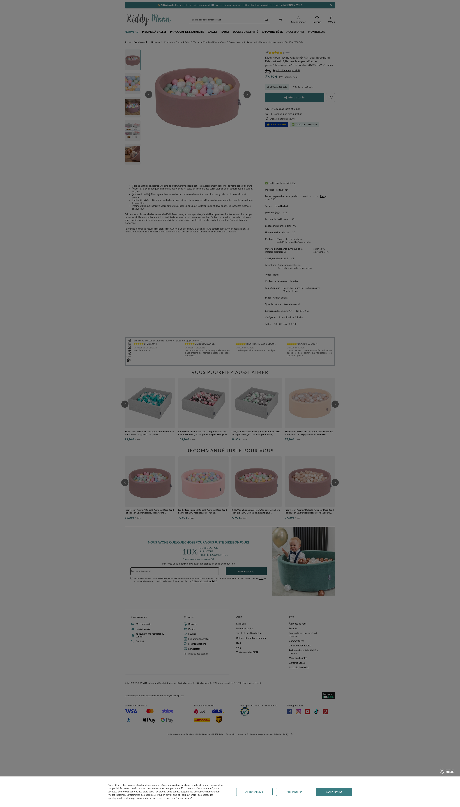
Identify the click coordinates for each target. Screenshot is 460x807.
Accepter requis (254, 791)
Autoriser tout (334, 791)
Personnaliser (294, 791)
